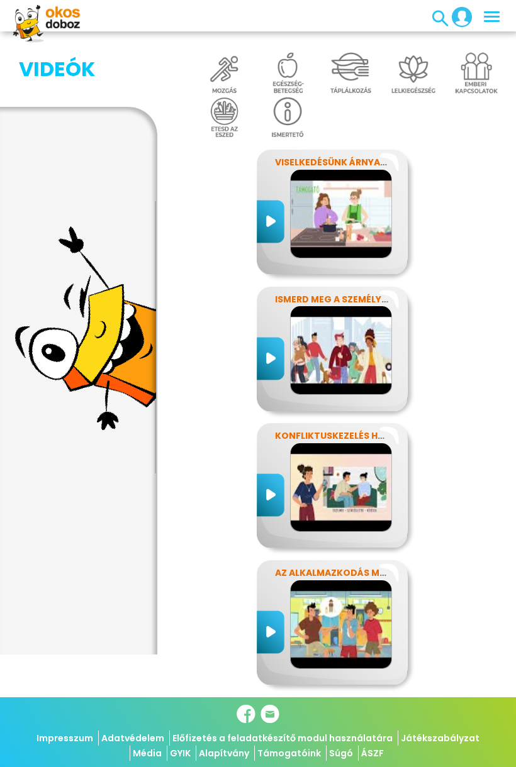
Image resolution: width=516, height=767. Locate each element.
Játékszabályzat (440, 738)
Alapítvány (224, 753)
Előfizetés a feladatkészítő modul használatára (282, 738)
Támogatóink (289, 753)
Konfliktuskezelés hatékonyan (355, 435)
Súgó (341, 753)
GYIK (180, 753)
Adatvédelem (132, 738)
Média (147, 753)
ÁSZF (372, 753)
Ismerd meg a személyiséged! (346, 299)
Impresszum (64, 738)
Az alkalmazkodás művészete (350, 572)
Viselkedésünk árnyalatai (340, 162)
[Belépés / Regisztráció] (458, 16)
